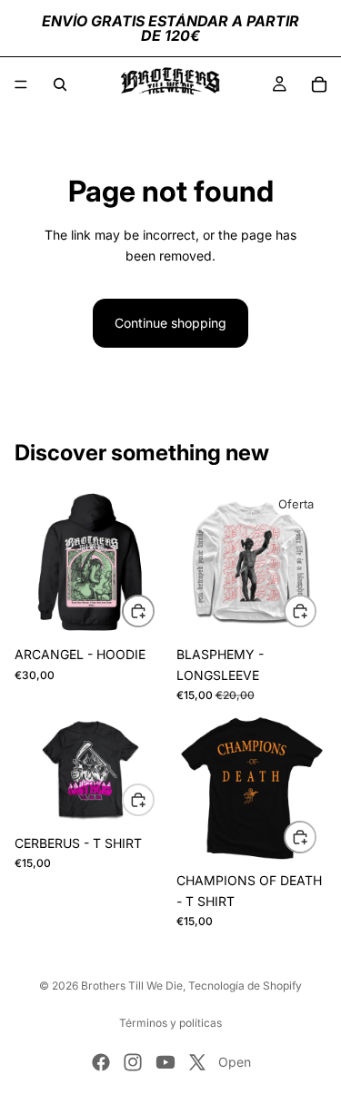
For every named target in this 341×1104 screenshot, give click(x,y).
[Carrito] (319, 84)
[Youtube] (165, 1062)
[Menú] (21, 84)
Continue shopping (170, 322)
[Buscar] (60, 84)
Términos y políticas (170, 1023)
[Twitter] (197, 1062)
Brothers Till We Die (132, 985)
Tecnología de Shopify (245, 985)
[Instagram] (133, 1062)
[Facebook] (101, 1062)
